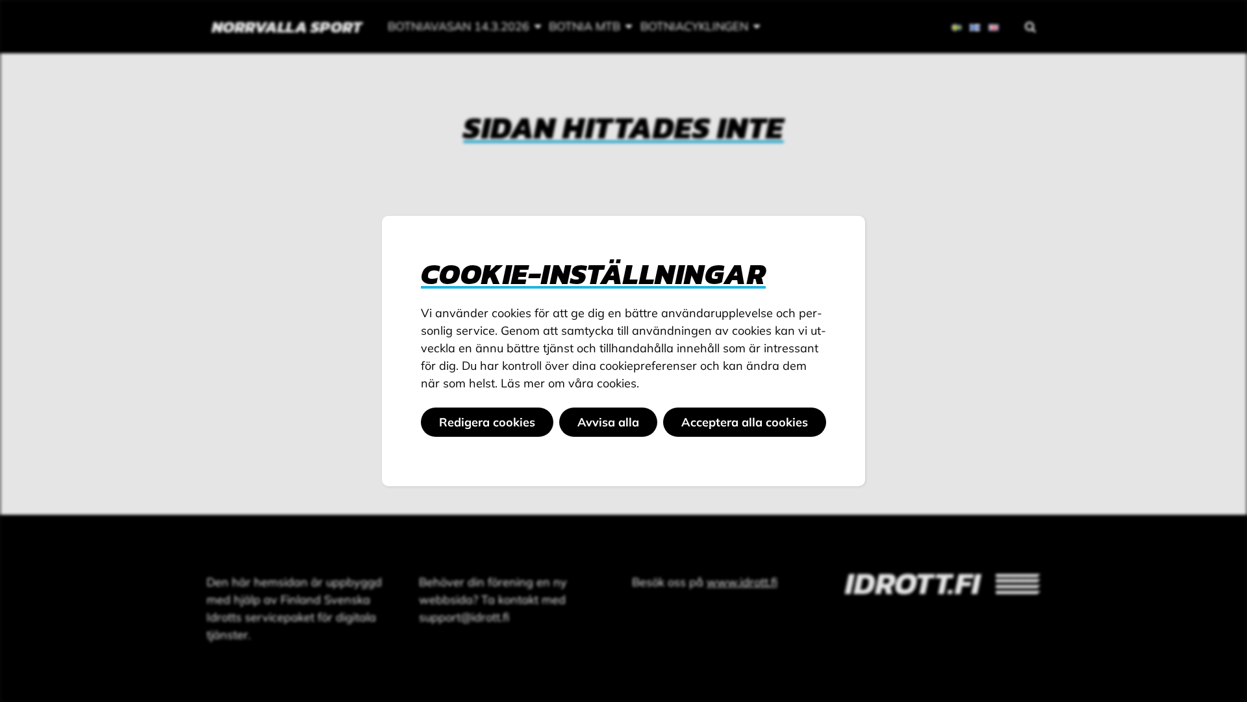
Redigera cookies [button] (487, 422)
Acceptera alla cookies (744, 422)
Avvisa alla (608, 422)
